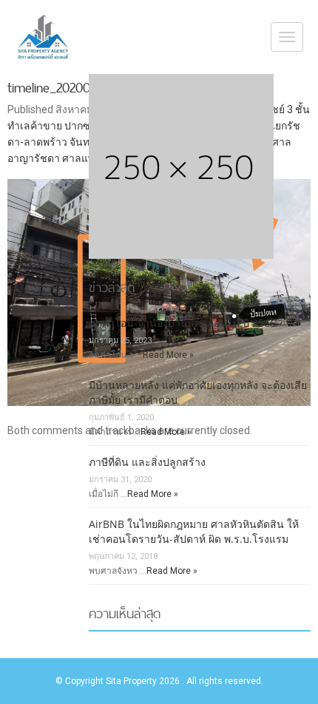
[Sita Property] (45, 37)
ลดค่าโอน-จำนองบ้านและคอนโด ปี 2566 (182, 323)
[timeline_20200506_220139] (159, 293)
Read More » (168, 355)
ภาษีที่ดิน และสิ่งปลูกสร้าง (147, 462)
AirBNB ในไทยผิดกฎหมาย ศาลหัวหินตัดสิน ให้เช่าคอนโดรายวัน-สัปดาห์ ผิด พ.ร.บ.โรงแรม (194, 531)
